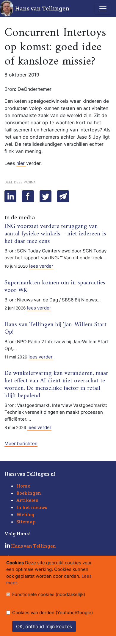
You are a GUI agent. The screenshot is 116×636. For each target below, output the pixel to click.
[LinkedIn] (10, 196)
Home (23, 486)
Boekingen (28, 493)
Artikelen (27, 500)
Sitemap (25, 522)
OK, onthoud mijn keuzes (44, 626)
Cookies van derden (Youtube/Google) (52, 612)
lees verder (41, 266)
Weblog (25, 514)
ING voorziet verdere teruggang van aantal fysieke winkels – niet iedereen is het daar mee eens (55, 234)
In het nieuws (31, 507)
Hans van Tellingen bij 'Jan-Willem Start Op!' (55, 328)
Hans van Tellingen (42, 8)
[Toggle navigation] (103, 9)
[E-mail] (63, 196)
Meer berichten (20, 443)
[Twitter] (45, 196)
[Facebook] (28, 196)
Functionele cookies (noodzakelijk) (48, 594)
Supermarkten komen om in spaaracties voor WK (54, 287)
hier (21, 163)
